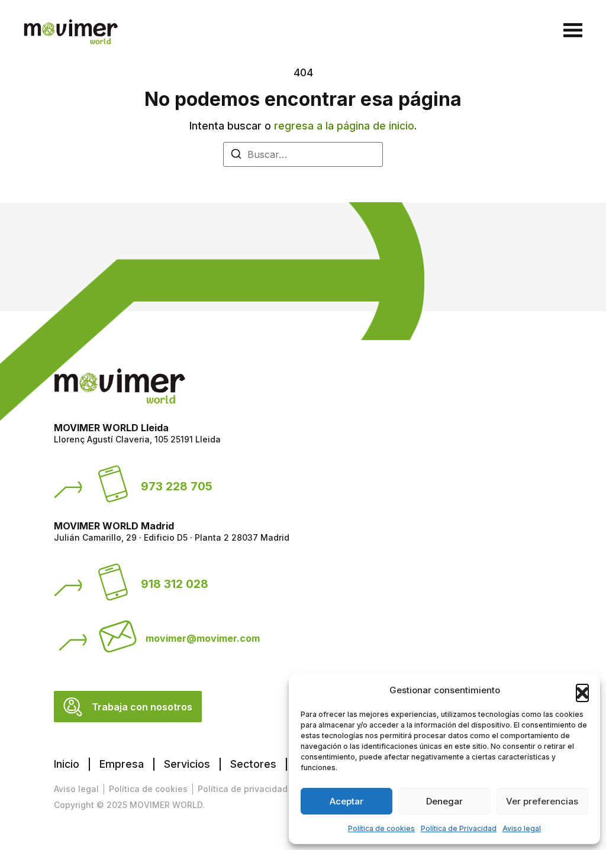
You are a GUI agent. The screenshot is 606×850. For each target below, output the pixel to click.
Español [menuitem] (501, 31)
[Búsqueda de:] (303, 154)
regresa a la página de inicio (344, 125)
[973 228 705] (113, 484)
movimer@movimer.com (203, 638)
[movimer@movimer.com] (118, 636)
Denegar (444, 801)
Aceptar (346, 801)
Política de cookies (381, 828)
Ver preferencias (542, 801)
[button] (582, 690)
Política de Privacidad (459, 828)
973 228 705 (176, 486)
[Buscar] (236, 155)
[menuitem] (509, 31)
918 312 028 (174, 584)
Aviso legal (521, 828)
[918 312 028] (113, 582)
